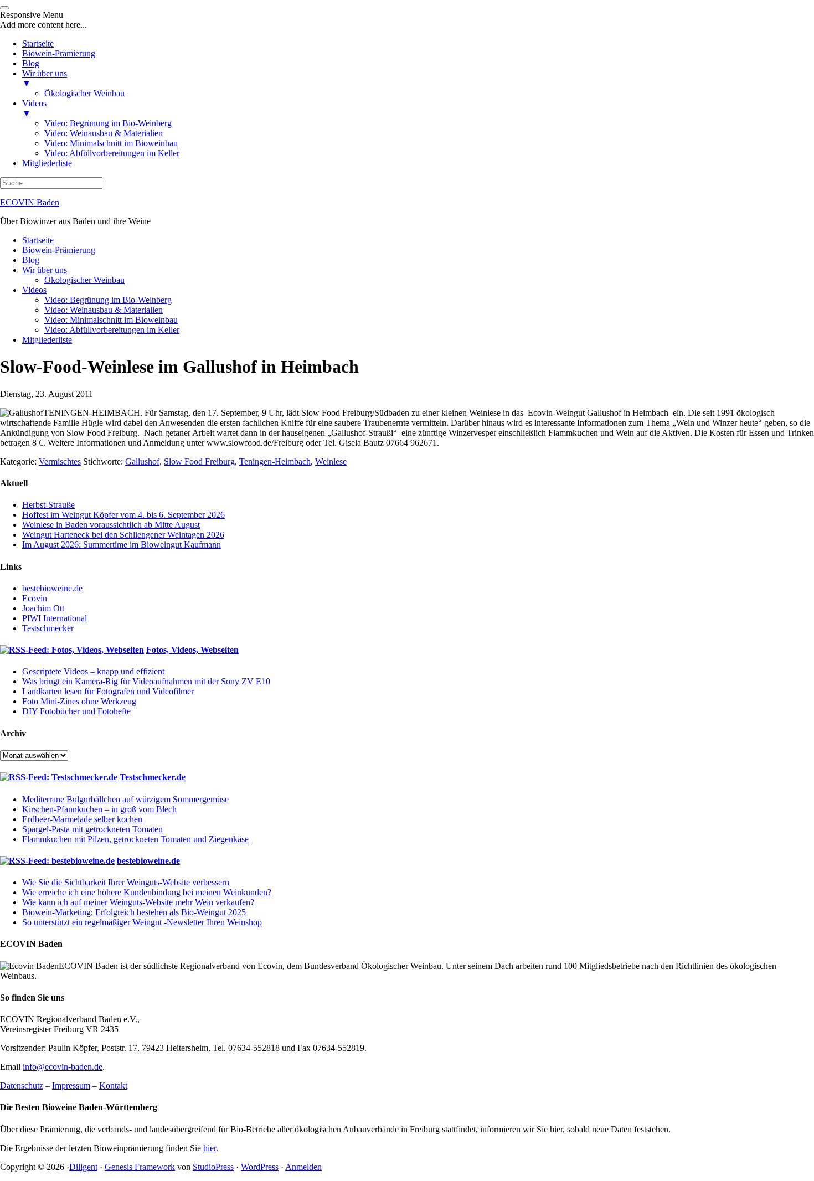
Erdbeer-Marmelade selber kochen (82, 819)
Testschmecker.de (153, 777)
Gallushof (142, 461)
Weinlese (331, 461)
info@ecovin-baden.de (62, 1066)
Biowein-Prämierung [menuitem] (58, 53)
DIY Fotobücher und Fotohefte (76, 711)
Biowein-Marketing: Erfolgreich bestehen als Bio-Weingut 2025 (134, 912)
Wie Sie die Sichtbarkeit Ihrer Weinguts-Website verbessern (125, 882)
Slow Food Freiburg (199, 461)
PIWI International (54, 618)
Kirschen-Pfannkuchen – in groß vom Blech (99, 809)
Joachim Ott (43, 608)
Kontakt (113, 1085)
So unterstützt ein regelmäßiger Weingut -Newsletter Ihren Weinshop (142, 922)
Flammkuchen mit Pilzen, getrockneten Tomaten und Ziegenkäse (135, 839)
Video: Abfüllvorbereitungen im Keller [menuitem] (111, 153)
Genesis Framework (140, 1167)
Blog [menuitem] (30, 63)
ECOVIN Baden (29, 202)
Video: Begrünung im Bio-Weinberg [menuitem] (108, 123)
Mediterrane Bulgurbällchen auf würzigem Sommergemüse (125, 799)
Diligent (83, 1167)
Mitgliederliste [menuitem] (47, 163)
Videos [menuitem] (34, 108)
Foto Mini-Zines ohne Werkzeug (79, 701)
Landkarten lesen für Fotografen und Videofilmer (108, 691)
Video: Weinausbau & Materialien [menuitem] (103, 133)
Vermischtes (60, 461)
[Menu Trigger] (4, 7)
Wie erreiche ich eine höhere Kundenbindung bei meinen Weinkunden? (146, 892)
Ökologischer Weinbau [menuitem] (84, 93)
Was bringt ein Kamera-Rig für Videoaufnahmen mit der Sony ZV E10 (146, 681)
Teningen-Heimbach (275, 461)
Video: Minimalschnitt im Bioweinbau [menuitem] (111, 143)
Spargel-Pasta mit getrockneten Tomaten (92, 829)
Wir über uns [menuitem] (44, 78)
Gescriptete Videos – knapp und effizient (93, 671)
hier (209, 1148)
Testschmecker (48, 628)
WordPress (260, 1167)
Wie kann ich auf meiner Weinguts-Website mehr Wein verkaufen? (138, 902)
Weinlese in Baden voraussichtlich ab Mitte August (111, 524)
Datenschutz (21, 1085)
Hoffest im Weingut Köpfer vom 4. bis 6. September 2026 (123, 514)
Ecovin (34, 598)
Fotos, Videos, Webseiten (192, 649)
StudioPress (213, 1167)
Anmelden (303, 1167)
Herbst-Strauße (48, 504)
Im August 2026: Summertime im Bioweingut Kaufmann (121, 544)
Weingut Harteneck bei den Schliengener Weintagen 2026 (123, 534)
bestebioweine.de (52, 588)
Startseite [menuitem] (38, 43)
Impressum (71, 1085)
